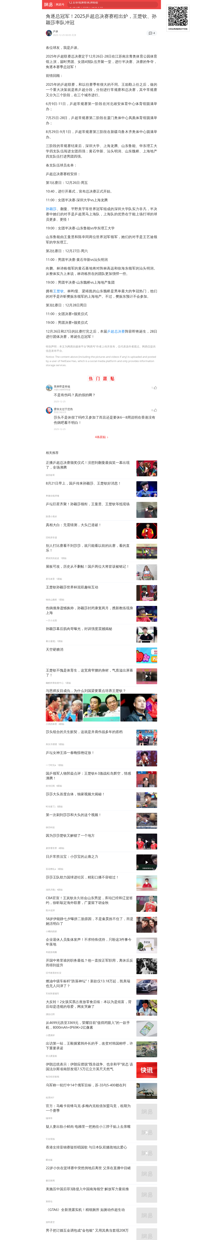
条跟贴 (101, 437)
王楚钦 (58, 291)
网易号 (60, 4)
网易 (48, 4)
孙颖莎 (51, 208)
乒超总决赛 (116, 331)
